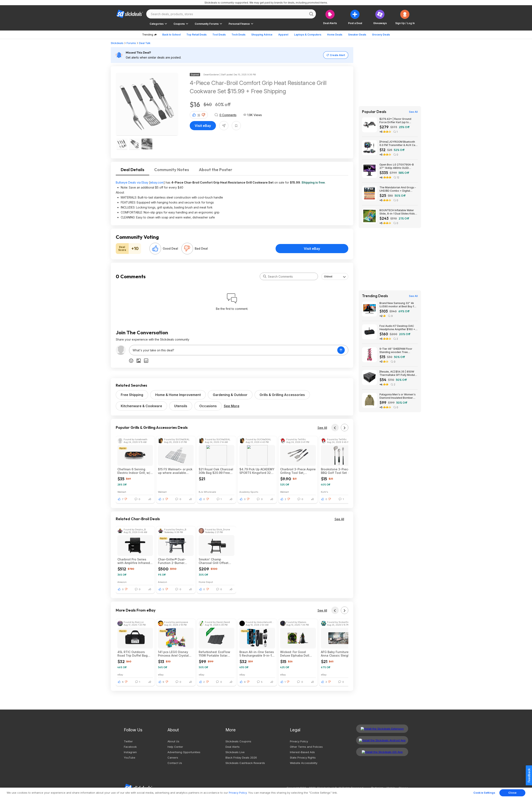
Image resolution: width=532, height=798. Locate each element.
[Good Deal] (155, 248)
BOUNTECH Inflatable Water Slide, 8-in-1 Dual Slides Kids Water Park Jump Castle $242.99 (397, 212)
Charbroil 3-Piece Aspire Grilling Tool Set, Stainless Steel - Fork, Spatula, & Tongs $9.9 (298, 470)
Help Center (175, 746)
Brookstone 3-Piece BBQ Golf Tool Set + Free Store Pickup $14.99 (335, 470)
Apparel (283, 34)
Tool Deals (219, 34)
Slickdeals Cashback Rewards (245, 763)
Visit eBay (203, 126)
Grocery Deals (381, 34)
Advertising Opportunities (183, 752)
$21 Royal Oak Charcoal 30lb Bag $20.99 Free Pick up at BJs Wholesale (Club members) (216, 470)
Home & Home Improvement (178, 395)
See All (322, 427)
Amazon (122, 582)
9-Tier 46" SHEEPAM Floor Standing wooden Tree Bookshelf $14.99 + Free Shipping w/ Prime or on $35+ (397, 350)
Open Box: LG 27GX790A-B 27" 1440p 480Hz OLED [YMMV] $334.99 (396, 166)
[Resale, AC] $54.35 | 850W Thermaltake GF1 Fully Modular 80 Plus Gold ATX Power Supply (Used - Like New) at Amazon (398, 373)
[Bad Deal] (187, 248)
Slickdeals (117, 43)
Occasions (208, 406)
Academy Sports (248, 491)
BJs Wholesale (207, 491)
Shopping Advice (261, 34)
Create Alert (337, 55)
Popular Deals (374, 111)
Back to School (171, 34)
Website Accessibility (303, 763)
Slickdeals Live (235, 752)
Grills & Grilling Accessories (282, 395)
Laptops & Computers (307, 34)
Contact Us (174, 763)
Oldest (328, 276)
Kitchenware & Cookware (141, 406)
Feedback (529, 775)
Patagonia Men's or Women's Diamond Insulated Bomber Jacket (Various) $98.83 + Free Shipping (397, 396)
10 (198, 114)
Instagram (130, 752)
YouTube (129, 757)
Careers (172, 757)
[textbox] (233, 350)
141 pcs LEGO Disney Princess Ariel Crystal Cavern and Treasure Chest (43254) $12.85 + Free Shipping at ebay (175, 653)
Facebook (130, 746)
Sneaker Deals (357, 34)
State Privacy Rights (303, 757)
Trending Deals (375, 296)
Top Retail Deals (196, 34)
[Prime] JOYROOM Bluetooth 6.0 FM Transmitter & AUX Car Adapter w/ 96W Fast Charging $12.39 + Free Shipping (398, 143)
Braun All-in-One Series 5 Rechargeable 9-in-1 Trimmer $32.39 (256, 653)
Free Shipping (132, 395)
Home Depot (206, 582)
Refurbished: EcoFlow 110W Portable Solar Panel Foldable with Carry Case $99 (214, 653)
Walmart (121, 491)
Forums (131, 43)
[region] (266, 793)
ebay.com (157, 182)
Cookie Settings (484, 792)
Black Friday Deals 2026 (241, 757)
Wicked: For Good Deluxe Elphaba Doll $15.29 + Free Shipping (296, 653)
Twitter (128, 741)
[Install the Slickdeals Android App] (382, 740)
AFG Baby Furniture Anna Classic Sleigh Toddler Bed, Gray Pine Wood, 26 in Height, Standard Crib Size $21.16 (337, 653)
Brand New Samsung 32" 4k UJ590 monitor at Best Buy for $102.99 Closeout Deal (398, 305)
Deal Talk (144, 43)
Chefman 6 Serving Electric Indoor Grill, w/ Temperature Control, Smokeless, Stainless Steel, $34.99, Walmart (133, 470)
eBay (120, 674)
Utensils (180, 406)
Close (512, 792)
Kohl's (324, 491)
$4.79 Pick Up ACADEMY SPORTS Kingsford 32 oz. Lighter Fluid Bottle (257, 470)
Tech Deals (238, 34)
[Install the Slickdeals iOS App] (382, 752)
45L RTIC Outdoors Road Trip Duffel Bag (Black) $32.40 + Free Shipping (133, 653)
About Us (173, 741)
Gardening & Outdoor (230, 395)
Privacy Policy (299, 741)
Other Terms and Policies (306, 746)
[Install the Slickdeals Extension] (382, 728)
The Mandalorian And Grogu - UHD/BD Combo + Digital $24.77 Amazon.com (397, 189)
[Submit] (264, 276)
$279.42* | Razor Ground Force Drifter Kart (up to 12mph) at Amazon (395, 120)
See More (231, 406)
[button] (405, 17)
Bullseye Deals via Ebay (132, 182)
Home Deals (334, 34)
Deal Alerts (232, 746)
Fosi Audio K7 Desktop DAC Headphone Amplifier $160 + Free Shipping (397, 327)
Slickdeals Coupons (238, 741)
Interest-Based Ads (302, 752)
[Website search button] (311, 13)
